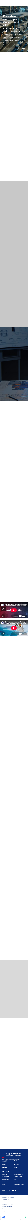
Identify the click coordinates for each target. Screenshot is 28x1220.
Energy (3, 1184)
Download (4, 1167)
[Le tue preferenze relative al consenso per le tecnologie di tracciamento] (25, 1217)
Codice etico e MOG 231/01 (7, 1199)
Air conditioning (5, 1179)
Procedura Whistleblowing (7, 1201)
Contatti (16, 1167)
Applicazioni (5, 1171)
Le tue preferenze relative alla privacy (12, 1216)
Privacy (3, 1211)
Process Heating (5, 1181)
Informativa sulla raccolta (6, 1218)
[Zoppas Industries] (8, 3)
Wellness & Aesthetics (18, 1176)
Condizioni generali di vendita (7, 1204)
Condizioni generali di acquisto (8, 1197)
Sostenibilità (17, 1164)
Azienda (4, 1164)
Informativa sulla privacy (8, 1120)
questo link (6, 1123)
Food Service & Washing (18, 1174)
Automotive (4, 1174)
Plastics (15, 1179)
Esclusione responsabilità (7, 1206)
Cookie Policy (4, 1208)
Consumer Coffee (5, 1176)
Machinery (16, 1181)
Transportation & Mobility (19, 1184)
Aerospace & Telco (5, 1186)
